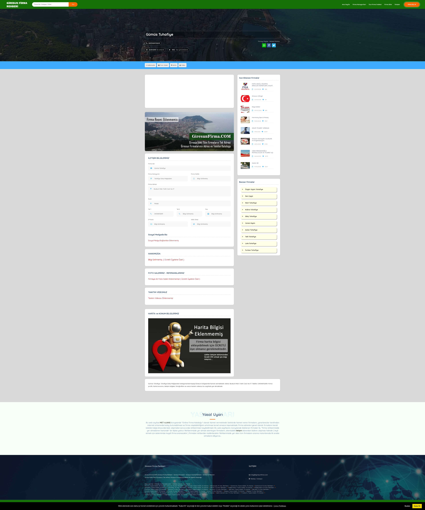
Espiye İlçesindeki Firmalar (155, 489)
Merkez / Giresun (256, 479)
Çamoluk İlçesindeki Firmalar (242, 486)
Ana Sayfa (346, 4)
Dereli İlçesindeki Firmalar (198, 487)
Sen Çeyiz (249, 196)
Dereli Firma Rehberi (218, 487)
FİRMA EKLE (411, 4)
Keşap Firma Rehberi (255, 491)
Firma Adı (151, 164)
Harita (174, 65)
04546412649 (154, 43)
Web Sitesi (194, 219)
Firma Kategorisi (153, 174)
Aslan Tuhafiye (251, 230)
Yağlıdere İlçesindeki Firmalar (176, 494)
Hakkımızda (151, 65)
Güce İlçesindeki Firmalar (195, 491)
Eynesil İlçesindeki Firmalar (197, 489)
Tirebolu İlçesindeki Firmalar (252, 493)
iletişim (239, 430)
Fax (206, 209)
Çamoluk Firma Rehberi (264, 486)
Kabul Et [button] (417, 506)
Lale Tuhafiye (250, 243)
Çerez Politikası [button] (280, 506)
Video (183, 65)
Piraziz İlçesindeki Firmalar (155, 493)
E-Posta (150, 219)
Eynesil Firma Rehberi (218, 489)
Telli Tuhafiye (250, 237)
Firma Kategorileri (359, 4)
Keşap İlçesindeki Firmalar (234, 491)
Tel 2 (178, 209)
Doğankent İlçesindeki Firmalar (240, 487)
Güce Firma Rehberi (214, 491)
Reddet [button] (407, 506)
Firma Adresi (152, 184)
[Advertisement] (189, 91)
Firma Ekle (388, 4)
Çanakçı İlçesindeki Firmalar (156, 487)
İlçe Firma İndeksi (375, 4)
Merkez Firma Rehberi (260, 489)
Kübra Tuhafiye (251, 210)
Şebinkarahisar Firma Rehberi (228, 493)
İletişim (397, 4)
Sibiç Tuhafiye (251, 216)
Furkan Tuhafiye (251, 250)
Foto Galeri (164, 65)
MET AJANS (165, 422)
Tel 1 (149, 209)
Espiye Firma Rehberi (176, 489)
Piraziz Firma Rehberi (176, 493)
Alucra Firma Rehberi (175, 486)
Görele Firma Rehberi (175, 491)
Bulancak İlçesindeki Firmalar (197, 486)
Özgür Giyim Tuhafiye (254, 189)
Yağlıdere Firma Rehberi (198, 494)
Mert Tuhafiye (251, 203)
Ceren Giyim (250, 223)
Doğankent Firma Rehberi (264, 487)
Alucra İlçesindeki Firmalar (155, 486)
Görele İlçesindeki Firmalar (155, 491)
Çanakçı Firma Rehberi (177, 487)
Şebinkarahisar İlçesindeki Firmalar (201, 493)
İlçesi (150, 199)
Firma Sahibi (195, 174)
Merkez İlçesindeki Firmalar (240, 489)
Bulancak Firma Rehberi (220, 486)
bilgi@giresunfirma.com (259, 475)
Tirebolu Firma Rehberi (154, 494)
